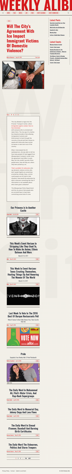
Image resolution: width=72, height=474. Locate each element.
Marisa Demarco (10, 57)
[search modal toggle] (68, 13)
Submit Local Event (21, 471)
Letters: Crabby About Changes (57, 35)
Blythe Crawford (10, 361)
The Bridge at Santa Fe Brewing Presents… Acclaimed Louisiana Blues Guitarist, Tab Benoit (58, 58)
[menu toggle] (3, 13)
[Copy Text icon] (15, 114)
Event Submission (53, 13)
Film (14, 13)
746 (26, 458)
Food (32, 13)
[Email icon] (18, 114)
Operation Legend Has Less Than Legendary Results (57, 24)
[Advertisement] (23, 101)
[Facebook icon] (11, 114)
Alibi (8, 259)
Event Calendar (41, 13)
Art (27, 13)
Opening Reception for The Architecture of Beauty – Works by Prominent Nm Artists (58, 51)
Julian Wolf (9, 214)
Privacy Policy (5, 471)
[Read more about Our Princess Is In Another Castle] (23, 227)
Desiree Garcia (10, 435)
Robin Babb (9, 400)
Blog (9, 21)
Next (29, 458)
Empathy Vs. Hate (54, 30)
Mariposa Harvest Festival (56, 44)
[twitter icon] (13, 114)
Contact (12, 471)
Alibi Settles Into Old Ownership (57, 27)
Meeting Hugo (53, 32)
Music (20, 13)
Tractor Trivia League (55, 47)
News (8, 13)
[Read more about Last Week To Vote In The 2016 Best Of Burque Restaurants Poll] (23, 337)
